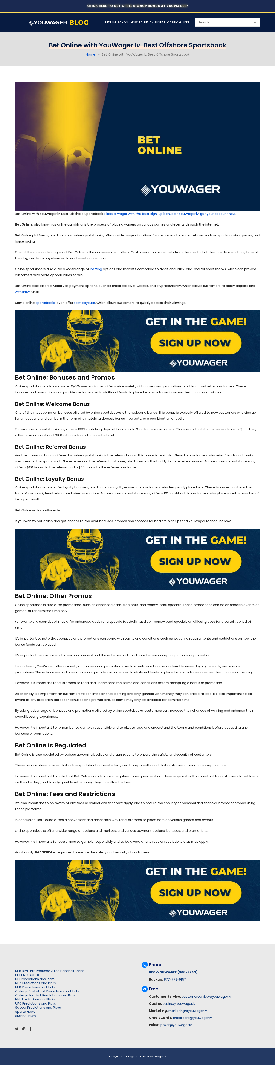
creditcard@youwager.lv (192, 1017)
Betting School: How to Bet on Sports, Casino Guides (147, 22)
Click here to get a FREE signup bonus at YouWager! (137, 6)
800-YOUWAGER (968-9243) (173, 972)
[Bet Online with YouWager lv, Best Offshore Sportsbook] (137, 146)
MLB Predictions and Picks (35, 987)
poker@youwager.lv (176, 1025)
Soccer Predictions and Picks (38, 1007)
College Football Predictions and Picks (45, 995)
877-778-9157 (175, 979)
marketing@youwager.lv (187, 1010)
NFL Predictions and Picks (35, 979)
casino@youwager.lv (179, 1003)
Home (90, 54)
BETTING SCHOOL (28, 975)
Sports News (25, 1011)
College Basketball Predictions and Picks (47, 991)
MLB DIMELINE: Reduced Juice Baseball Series (49, 971)
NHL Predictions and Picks (35, 999)
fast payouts (84, 302)
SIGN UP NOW (25, 1015)
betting (96, 269)
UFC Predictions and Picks (35, 1003)
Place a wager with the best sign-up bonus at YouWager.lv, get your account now (169, 213)
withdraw (22, 291)
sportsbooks (46, 302)
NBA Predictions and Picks (35, 983)
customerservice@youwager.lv (206, 996)
